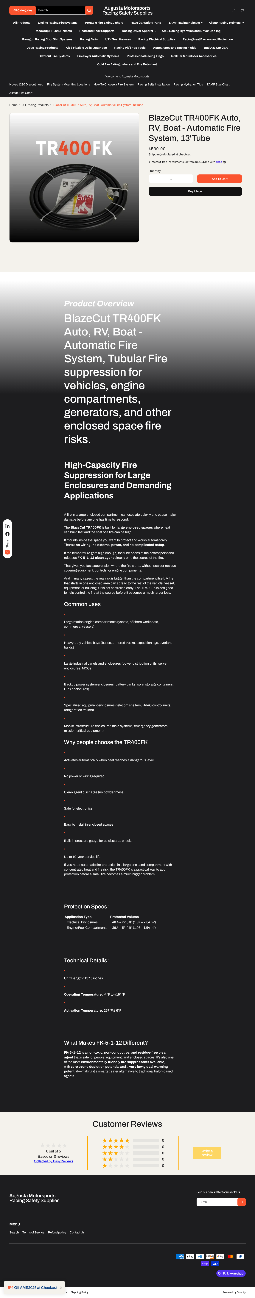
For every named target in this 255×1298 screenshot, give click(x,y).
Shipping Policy (79, 1292)
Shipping (155, 154)
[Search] (89, 10)
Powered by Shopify (234, 1292)
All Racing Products (35, 105)
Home (13, 105)
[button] (185, 23)
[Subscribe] (241, 1202)
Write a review (207, 1153)
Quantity (155, 171)
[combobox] (63, 10)
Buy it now (195, 191)
